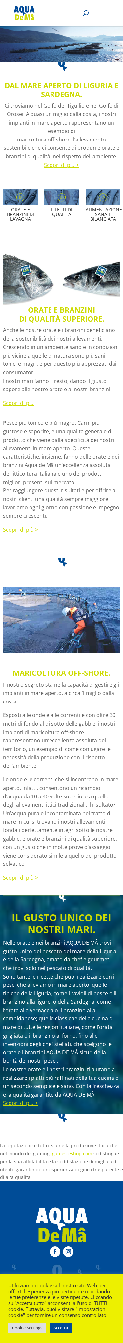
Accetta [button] (60, 1328)
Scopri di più (18, 403)
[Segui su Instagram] (68, 1251)
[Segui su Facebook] (55, 1251)
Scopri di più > (61, 165)
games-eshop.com (72, 1153)
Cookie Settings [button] (27, 1328)
